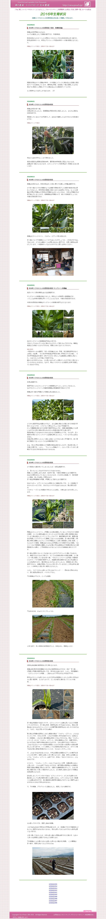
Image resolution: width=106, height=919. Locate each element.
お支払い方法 (69, 9)
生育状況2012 (53, 890)
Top (17, 9)
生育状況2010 (53, 894)
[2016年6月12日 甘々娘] (53, 232)
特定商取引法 (89, 914)
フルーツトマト (51, 9)
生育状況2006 (53, 903)
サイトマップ (66, 914)
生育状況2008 (53, 898)
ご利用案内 (60, 9)
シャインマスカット (28, 9)
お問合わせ (57, 914)
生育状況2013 (53, 888)
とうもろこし (40, 9)
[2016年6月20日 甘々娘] (53, 153)
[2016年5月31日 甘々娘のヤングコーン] (53, 337)
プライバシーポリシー (77, 914)
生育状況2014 (53, 886)
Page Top (88, 911)
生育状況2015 (53, 884)
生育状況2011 (53, 892)
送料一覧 (78, 9)
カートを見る (86, 9)
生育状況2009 (53, 896)
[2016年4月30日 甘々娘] (53, 528)
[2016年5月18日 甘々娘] (53, 419)
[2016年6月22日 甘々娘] (53, 78)
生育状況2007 (53, 901)
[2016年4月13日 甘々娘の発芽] (53, 718)
